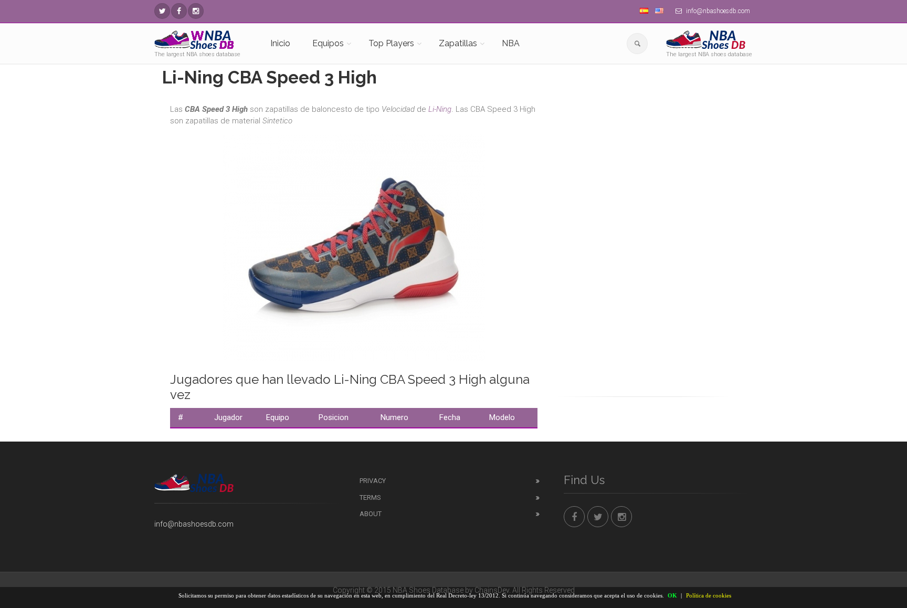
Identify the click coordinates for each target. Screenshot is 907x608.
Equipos (328, 43)
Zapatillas (458, 43)
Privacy (373, 481)
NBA (511, 43)
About (371, 514)
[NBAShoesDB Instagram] (196, 11)
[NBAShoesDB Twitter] (162, 11)
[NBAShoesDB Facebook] (179, 11)
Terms (370, 497)
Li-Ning (439, 109)
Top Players (391, 43)
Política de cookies (708, 595)
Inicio (280, 43)
